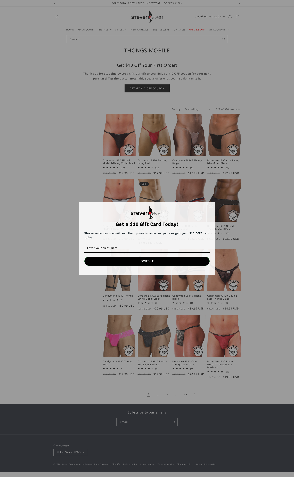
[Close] (211, 206)
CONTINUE (147, 261)
